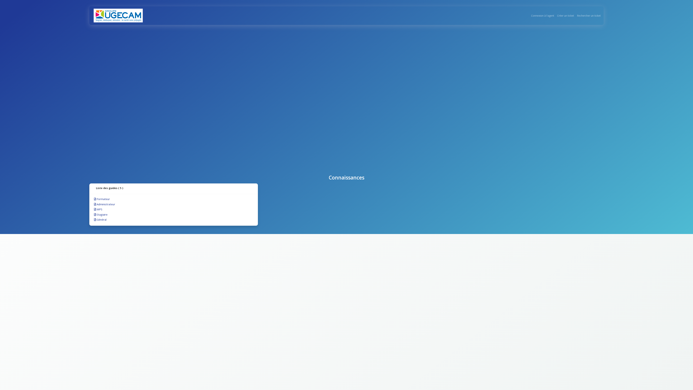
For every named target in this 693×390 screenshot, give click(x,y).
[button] (173, 188)
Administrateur (105, 204)
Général (101, 219)
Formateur (103, 199)
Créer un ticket (565, 15)
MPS (99, 209)
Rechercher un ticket (589, 15)
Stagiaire (102, 214)
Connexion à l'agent (542, 15)
